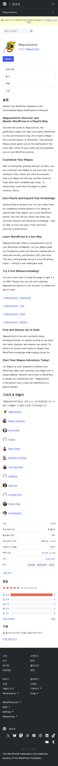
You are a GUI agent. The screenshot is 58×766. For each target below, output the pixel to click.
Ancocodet (13, 430)
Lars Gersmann (15, 467)
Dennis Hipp (14, 504)
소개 (5, 655)
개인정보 (7, 670)
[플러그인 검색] (31, 31)
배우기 (6, 679)
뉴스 (5, 660)
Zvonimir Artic (15, 494)
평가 (8, 76)
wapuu (51, 565)
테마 (32, 660)
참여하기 (34, 679)
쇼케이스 (34, 655)
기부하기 (36, 688)
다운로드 (8, 59)
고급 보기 (7, 572)
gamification (42, 565)
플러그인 (34, 665)
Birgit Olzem (14, 448)
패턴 (32, 670)
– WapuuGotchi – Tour (13, 306)
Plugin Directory (10, 12)
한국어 (12, 729)
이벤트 (33, 683)
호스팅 (6, 665)
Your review (8, 618)
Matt (6, 707)
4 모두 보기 (50, 559)
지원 (7, 90)
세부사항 (10, 69)
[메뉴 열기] (53, 4)
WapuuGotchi (32, 49)
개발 (8, 83)
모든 (53, 618)
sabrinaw (12, 485)
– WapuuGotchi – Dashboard (17, 297)
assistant (31, 565)
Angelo (11, 439)
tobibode (13, 476)
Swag (34, 693)
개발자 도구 (8, 688)
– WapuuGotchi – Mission (15, 322)
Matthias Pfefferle (17, 457)
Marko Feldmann (16, 421)
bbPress (8, 711)
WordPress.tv (11, 693)
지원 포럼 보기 (10, 639)
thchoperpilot (14, 513)
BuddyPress (10, 716)
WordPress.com (12, 702)
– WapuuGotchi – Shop (14, 314)
